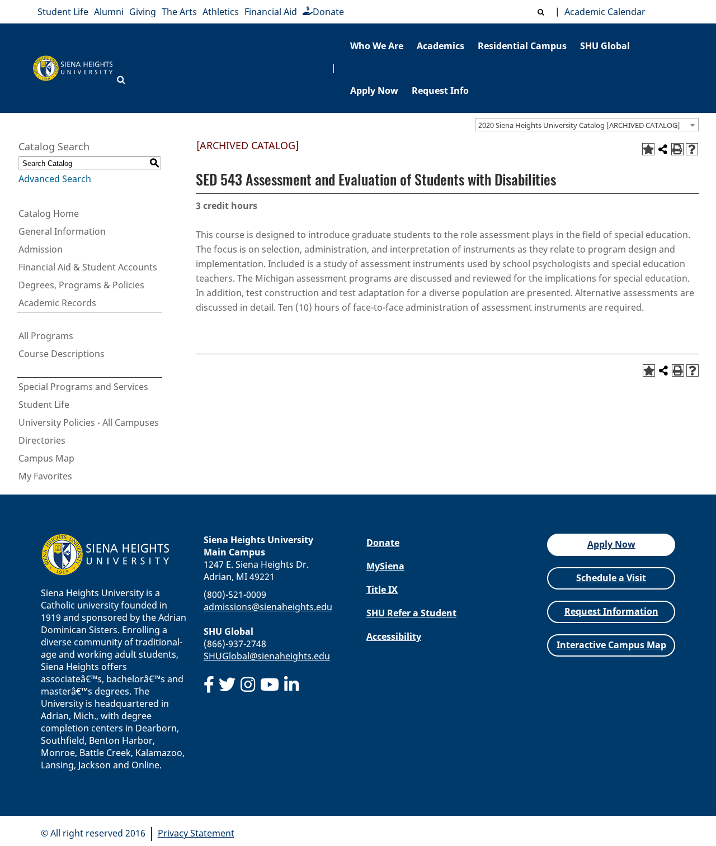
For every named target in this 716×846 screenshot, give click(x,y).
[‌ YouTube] (269, 684)
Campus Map (46, 458)
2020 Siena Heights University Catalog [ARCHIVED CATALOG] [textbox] (579, 125)
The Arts (179, 11)
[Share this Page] (663, 149)
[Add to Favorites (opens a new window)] (648, 149)
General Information (62, 231)
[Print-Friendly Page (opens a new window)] (677, 149)
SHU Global (605, 46)
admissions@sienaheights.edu (268, 607)
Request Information (611, 611)
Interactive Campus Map (611, 645)
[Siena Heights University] (73, 68)
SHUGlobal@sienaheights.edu (267, 656)
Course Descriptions (61, 354)
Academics (440, 46)
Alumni (109, 11)
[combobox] (587, 124)
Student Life (62, 11)
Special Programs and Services (83, 387)
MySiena (385, 566)
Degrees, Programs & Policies (81, 285)
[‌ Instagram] (248, 684)
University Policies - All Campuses (88, 422)
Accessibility (393, 636)
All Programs (45, 336)
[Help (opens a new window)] (692, 149)
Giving (142, 11)
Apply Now (374, 90)
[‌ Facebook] (209, 684)
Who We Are (376, 46)
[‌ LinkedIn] (291, 684)
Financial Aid (270, 11)
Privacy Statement (196, 833)
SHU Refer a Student (411, 613)
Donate (328, 11)
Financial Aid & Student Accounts (87, 267)
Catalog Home (48, 213)
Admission (40, 249)
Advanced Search (54, 179)
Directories (41, 440)
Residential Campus (522, 46)
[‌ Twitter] (227, 684)
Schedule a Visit (611, 578)
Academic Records (57, 303)
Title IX (382, 589)
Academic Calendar (603, 11)
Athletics (220, 11)
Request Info (440, 90)
